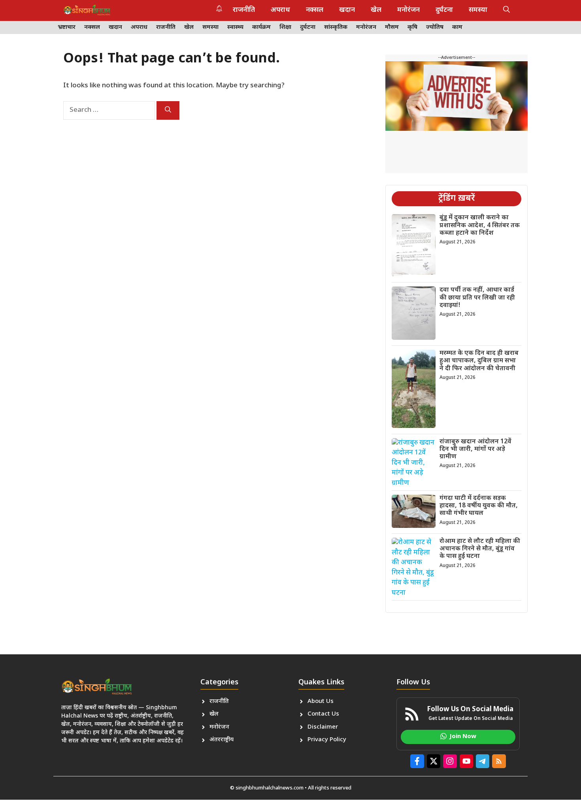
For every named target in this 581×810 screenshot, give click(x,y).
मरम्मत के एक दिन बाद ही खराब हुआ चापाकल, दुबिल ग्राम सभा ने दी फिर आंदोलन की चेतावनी (479, 361)
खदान (347, 10)
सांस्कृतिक (335, 27)
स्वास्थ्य (235, 27)
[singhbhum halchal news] (87, 10)
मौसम (392, 27)
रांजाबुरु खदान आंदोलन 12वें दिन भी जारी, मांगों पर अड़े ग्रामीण (475, 449)
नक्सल (314, 10)
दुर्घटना (444, 10)
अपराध (280, 10)
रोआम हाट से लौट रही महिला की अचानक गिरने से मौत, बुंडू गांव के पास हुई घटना (480, 549)
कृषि (412, 27)
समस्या (478, 10)
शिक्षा (285, 27)
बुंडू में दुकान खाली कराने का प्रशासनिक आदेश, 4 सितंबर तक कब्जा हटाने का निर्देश (480, 225)
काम (457, 27)
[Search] (168, 110)
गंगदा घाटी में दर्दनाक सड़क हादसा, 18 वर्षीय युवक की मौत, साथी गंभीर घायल (479, 506)
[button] (506, 10)
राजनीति (244, 10)
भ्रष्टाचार (66, 27)
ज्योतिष (434, 27)
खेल (376, 10)
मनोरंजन (408, 10)
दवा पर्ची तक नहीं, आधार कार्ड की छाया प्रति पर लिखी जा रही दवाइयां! (477, 297)
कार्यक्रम (261, 27)
